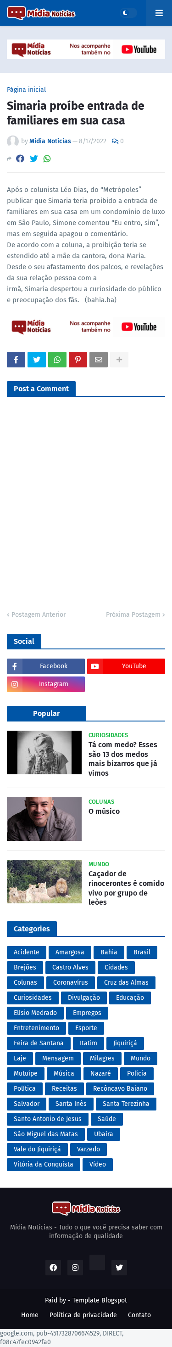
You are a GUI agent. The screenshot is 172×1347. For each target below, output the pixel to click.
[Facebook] (20, 158)
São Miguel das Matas (46, 1134)
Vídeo (97, 1164)
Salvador (26, 1104)
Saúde (107, 1119)
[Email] (98, 359)
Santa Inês (71, 1104)
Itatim (88, 1043)
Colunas (25, 982)
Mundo (140, 1058)
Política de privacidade (83, 1315)
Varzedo (88, 1149)
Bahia (108, 952)
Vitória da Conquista (43, 1164)
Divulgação (84, 998)
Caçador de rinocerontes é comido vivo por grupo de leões (126, 888)
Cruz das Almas (126, 982)
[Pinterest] (78, 359)
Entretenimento (36, 1028)
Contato (139, 1315)
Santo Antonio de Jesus (48, 1119)
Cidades (116, 967)
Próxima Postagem (133, 615)
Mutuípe (26, 1073)
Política (25, 1089)
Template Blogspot (99, 1300)
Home (30, 1315)
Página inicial (26, 90)
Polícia (137, 1073)
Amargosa (69, 952)
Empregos (87, 1013)
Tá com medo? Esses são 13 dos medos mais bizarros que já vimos (123, 759)
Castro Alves (70, 967)
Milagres (102, 1058)
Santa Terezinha (126, 1104)
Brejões (25, 967)
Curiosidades (33, 998)
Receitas (64, 1089)
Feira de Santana (39, 1043)
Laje (20, 1058)
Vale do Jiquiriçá (37, 1149)
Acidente (26, 952)
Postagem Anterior (38, 615)
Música (64, 1073)
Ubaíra (103, 1134)
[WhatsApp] (47, 158)
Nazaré (100, 1073)
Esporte (86, 1028)
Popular (46, 713)
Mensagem (58, 1058)
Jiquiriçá (125, 1043)
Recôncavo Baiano (120, 1089)
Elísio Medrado (35, 1013)
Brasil (141, 952)
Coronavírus (70, 982)
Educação (130, 998)
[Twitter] (34, 158)
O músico (104, 811)
